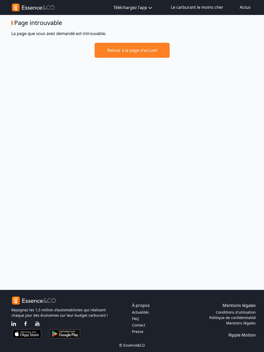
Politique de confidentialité (232, 317)
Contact (138, 325)
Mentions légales (241, 323)
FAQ (135, 318)
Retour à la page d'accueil (132, 50)
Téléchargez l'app (130, 7)
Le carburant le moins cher (197, 7)
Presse (137, 331)
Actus (245, 7)
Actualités (140, 312)
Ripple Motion (242, 335)
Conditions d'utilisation (236, 312)
